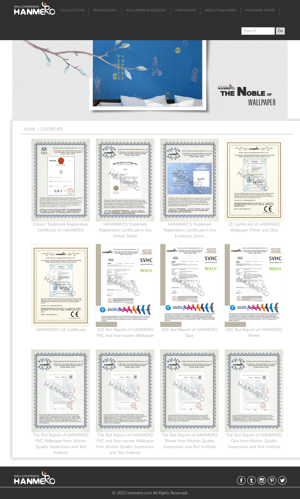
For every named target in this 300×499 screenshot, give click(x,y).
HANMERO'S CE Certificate (61, 330)
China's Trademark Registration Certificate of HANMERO (60, 227)
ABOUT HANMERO (220, 10)
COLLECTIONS (72, 10)
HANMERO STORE (260, 10)
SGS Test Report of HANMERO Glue (190, 333)
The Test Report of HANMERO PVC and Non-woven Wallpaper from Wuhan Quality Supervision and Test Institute (125, 441)
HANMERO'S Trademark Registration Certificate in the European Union (189, 230)
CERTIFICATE (185, 10)
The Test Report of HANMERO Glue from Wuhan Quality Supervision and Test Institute (254, 441)
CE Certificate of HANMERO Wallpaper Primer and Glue (254, 227)
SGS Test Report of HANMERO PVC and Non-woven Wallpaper (125, 333)
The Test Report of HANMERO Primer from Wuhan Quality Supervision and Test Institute (189, 441)
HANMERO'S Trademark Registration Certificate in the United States (125, 230)
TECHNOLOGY (105, 10)
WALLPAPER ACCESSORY (146, 10)
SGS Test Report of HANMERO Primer (254, 333)
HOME (30, 129)
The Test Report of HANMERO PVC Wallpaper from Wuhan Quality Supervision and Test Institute (60, 441)
